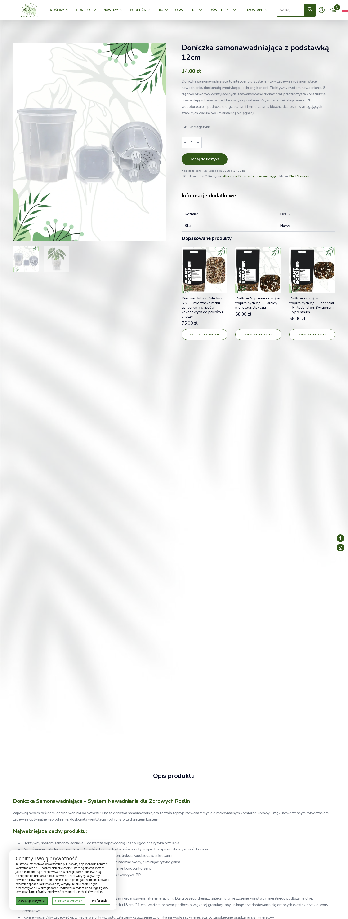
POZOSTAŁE (253, 10)
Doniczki (84, 10)
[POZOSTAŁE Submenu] (267, 10)
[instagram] (340, 547)
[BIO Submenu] (167, 10)
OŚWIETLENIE (186, 10)
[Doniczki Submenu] (96, 10)
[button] (310, 10)
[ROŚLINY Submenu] (68, 10)
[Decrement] (185, 142)
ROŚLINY (57, 10)
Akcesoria (230, 176)
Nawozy (110, 10)
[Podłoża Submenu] (150, 10)
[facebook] (340, 538)
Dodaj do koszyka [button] (204, 334)
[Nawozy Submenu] (122, 10)
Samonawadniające (264, 176)
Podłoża (138, 10)
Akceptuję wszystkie (31, 901)
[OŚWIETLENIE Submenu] (201, 10)
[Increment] (198, 142)
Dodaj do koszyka (204, 159)
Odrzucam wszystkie (68, 901)
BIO (160, 10)
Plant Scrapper (299, 176)
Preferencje (99, 901)
